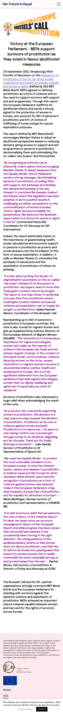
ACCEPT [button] (42, 709)
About (5, 698)
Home (5, 695)
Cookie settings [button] (25, 709)
